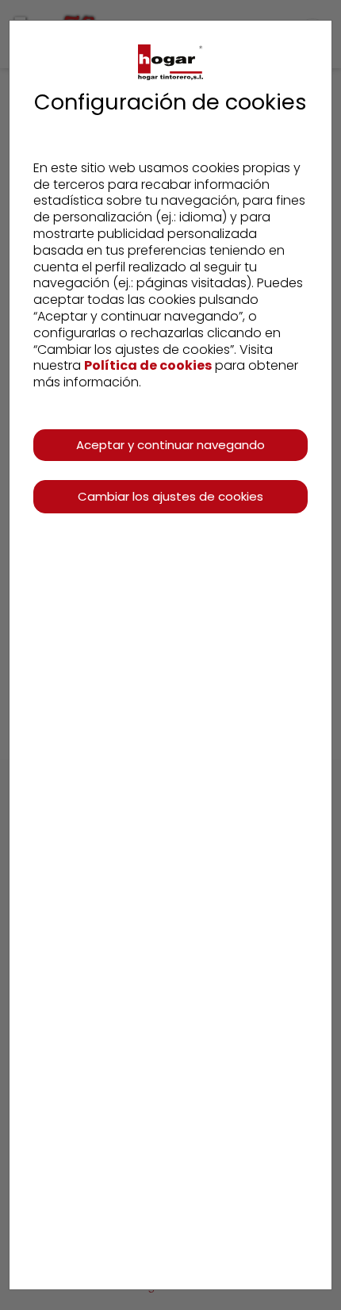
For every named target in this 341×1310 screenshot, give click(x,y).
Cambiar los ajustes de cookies (170, 496)
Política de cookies (148, 365)
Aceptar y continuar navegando (170, 444)
